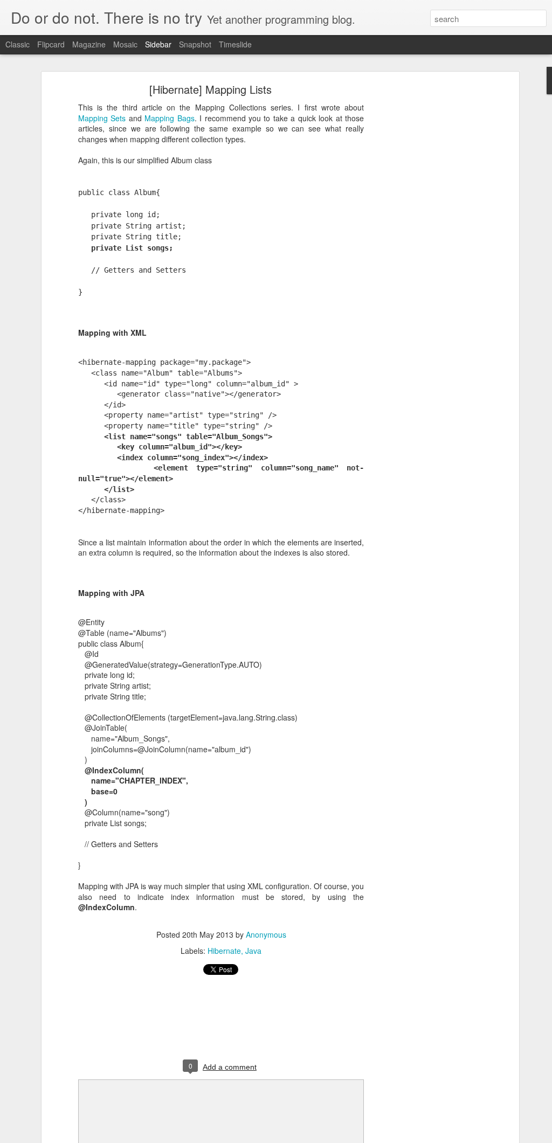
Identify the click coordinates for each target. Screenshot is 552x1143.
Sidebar (158, 44)
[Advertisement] (423, 256)
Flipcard (51, 44)
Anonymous (266, 934)
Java (253, 950)
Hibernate (224, 950)
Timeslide (235, 44)
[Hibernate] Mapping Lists (210, 89)
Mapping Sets (102, 118)
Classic (17, 44)
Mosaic (125, 44)
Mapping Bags (169, 118)
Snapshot (195, 44)
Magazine (89, 44)
